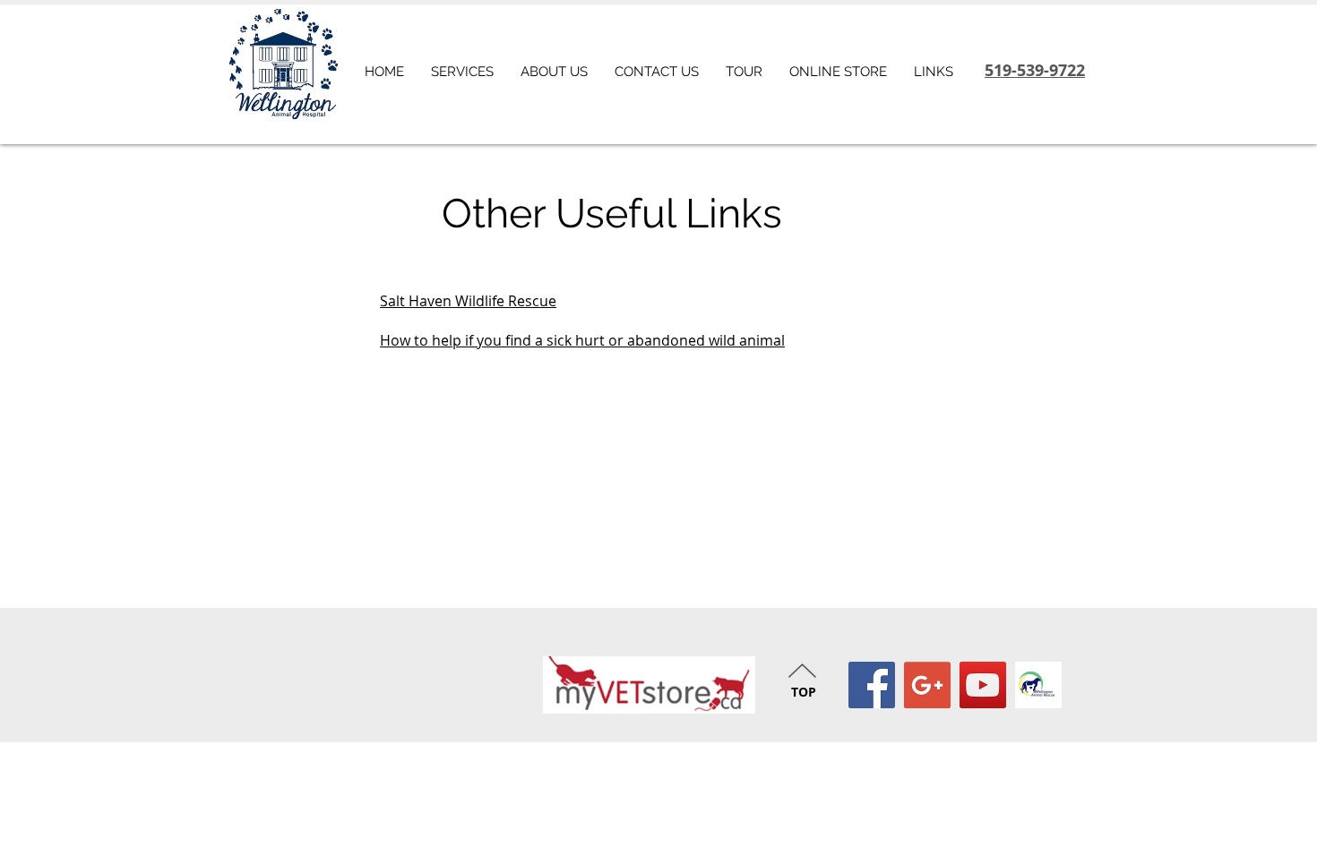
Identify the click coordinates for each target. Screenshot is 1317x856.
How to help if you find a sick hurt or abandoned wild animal (582, 340)
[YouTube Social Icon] (983, 685)
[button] (933, 72)
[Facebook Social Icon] (871, 685)
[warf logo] (1038, 685)
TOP (803, 691)
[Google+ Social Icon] (927, 685)
